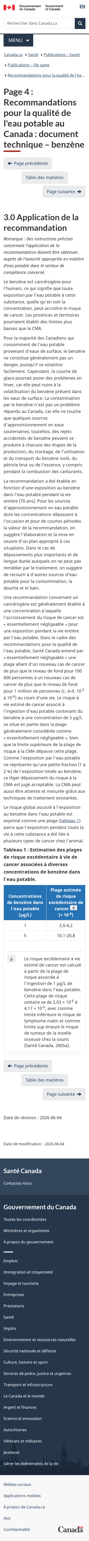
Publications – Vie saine (28, 65)
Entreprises (14, 1294)
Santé (33, 54)
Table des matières (45, 177)
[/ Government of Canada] (33, 7)
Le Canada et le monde (24, 1396)
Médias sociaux (17, 1484)
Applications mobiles (22, 1495)
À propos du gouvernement (28, 1242)
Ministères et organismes (26, 1230)
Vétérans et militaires (23, 1441)
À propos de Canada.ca (24, 1507)
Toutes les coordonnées (25, 1219)
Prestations (14, 1306)
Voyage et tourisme (21, 1283)
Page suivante (61, 191)
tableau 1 (69, 820)
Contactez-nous (18, 1183)
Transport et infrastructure (28, 1384)
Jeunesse (11, 1452)
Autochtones (15, 1429)
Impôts (10, 1328)
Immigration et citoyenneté (28, 1272)
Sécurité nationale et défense (30, 1351)
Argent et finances (20, 1407)
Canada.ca (13, 54)
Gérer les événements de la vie (31, 1463)
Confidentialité (17, 1529)
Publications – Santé (62, 54)
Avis (7, 1518)
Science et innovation (23, 1418)
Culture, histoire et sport (26, 1362)
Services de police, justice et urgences (37, 1373)
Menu (21, 40)
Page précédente (31, 163)
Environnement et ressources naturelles (40, 1339)
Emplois (11, 1260)
